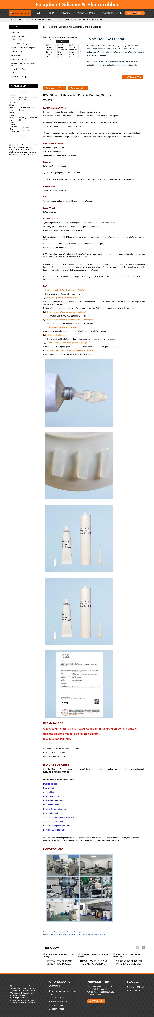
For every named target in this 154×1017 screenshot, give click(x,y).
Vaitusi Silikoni (15, 55)
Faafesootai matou (112, 13)
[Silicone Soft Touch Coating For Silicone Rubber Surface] (129, 955)
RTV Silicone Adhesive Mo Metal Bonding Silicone (68, 932)
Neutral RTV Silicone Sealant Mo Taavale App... (59, 962)
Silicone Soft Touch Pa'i (18, 59)
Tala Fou (65, 13)
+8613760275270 (57, 1005)
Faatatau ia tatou (86, 13)
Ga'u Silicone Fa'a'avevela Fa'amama (22, 64)
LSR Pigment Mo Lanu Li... (28, 119)
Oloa (51, 13)
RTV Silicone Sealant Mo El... (27, 129)
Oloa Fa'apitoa (23, 990)
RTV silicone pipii (16, 993)
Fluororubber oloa (17, 36)
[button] (23, 91)
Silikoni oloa (14, 32)
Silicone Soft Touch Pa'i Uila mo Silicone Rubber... (129, 962)
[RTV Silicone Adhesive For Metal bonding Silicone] (94, 955)
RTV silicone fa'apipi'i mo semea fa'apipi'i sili (79, 19)
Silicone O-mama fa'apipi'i (20, 44)
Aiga (39, 13)
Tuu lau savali (133, 77)
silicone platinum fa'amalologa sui (23, 48)
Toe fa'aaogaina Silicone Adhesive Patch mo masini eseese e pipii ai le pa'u (78, 934)
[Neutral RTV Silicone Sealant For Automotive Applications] (59, 955)
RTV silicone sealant (39, 19)
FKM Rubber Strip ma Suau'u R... (28, 98)
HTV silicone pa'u (16, 73)
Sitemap (32, 990)
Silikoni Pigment (16, 51)
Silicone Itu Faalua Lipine (19, 77)
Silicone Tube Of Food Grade (28, 108)
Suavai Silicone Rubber (18, 69)
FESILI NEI (97, 1001)
